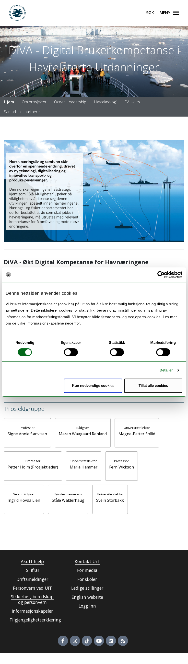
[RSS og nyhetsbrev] (123, 641)
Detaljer (166, 370)
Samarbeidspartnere (22, 111)
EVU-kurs (132, 102)
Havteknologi (105, 102)
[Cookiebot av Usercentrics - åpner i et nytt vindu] (161, 274)
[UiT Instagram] (75, 641)
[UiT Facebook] (63, 641)
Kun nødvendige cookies (93, 385)
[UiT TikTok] (87, 641)
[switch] (71, 352)
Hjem (9, 102)
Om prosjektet (34, 102)
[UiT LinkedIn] (111, 641)
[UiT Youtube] (99, 641)
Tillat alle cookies (153, 385)
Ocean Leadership (70, 102)
